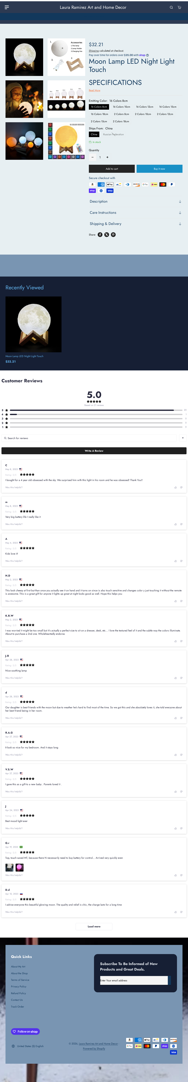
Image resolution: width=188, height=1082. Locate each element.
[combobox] (183, 438)
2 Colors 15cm (99, 121)
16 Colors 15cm (167, 107)
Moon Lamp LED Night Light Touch (24, 356)
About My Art (18, 966)
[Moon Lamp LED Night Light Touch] (34, 324)
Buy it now (159, 169)
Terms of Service (20, 980)
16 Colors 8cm (99, 107)
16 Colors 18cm (99, 114)
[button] (91, 410)
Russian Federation (113, 134)
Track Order (17, 1006)
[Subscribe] (169, 980)
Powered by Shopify (94, 1048)
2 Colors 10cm (143, 114)
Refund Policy (18, 993)
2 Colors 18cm (121, 121)
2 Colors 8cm (121, 114)
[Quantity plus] (107, 157)
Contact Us (17, 1000)
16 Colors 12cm (144, 107)
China (94, 134)
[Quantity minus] (92, 157)
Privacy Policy (18, 986)
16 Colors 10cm (121, 107)
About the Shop (19, 973)
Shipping (94, 51)
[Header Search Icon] (171, 7)
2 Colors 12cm (165, 114)
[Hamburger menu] (7, 7)
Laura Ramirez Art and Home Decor (98, 1043)
